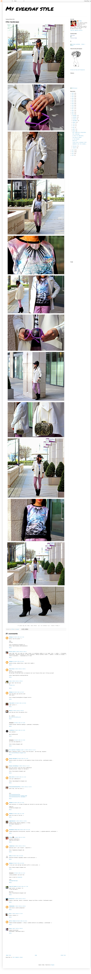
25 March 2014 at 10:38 (19, 722)
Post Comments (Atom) (18, 957)
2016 (73, 110)
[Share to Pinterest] (27, 629)
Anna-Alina (11, 668)
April (74, 129)
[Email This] (22, 629)
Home (36, 955)
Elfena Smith (72, 35)
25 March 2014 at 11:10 (29, 749)
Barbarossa (11, 898)
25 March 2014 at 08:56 (17, 681)
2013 (73, 150)
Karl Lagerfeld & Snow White (79, 132)
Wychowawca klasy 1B (14, 829)
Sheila (10, 710)
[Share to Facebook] (26, 629)
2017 (73, 108)
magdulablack (12, 821)
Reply (10, 647)
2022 (73, 100)
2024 (73, 96)
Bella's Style (12, 921)
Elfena (10, 837)
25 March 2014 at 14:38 (18, 813)
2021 (73, 101)
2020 (73, 103)
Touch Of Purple (13, 886)
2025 (73, 95)
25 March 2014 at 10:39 (19, 730)
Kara (10, 913)
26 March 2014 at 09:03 (18, 863)
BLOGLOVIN (20, 877)
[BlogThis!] (23, 629)
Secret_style (12, 651)
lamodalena (11, 846)
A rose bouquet (76, 139)
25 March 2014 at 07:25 (18, 637)
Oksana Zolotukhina (13, 766)
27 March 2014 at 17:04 (17, 913)
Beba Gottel (12, 777)
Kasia (10, 928)
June (74, 125)
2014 (73, 113)
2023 (73, 98)
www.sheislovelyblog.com (15, 717)
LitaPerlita (12, 685)
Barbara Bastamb (13, 758)
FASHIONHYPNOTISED (13, 880)
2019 (73, 105)
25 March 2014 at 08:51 (20, 668)
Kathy (10, 855)
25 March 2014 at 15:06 (20, 821)
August (74, 122)
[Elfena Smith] (71, 36)
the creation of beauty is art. (16, 749)
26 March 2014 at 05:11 (20, 846)
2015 (73, 112)
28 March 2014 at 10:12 (21, 921)
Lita (10, 681)
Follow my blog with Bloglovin (77, 69)
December (75, 115)
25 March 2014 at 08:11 (20, 651)
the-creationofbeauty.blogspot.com (17, 752)
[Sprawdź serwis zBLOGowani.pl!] (73, 88)
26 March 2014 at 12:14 (19, 873)
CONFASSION (11, 906)
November (75, 117)
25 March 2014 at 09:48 (18, 710)
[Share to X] (25, 629)
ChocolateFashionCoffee (14, 786)
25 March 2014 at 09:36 (20, 703)
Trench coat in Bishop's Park (79, 142)
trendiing (11, 730)
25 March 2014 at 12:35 (25, 786)
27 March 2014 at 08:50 (20, 906)
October (75, 118)
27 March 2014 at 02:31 (20, 898)
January (75, 147)
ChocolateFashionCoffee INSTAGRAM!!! (18, 796)
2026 (73, 93)
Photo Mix (75, 140)
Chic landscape (76, 134)
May (74, 127)
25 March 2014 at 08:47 (18, 661)
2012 (73, 151)
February (75, 146)
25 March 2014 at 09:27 (18, 692)
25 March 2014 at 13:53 (18, 802)
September (75, 120)
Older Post (63, 955)
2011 (73, 153)
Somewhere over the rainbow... (80, 144)
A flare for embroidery (78, 135)
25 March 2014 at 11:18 (22, 758)
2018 (73, 107)
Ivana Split (12, 703)
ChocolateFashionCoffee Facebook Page (18, 795)
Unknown (11, 637)
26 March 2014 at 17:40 (22, 886)
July (74, 124)
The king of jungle (77, 137)
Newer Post (8, 955)
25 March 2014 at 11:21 (23, 766)
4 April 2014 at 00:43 (17, 928)
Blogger (52, 964)
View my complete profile (76, 30)
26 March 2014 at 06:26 (17, 855)
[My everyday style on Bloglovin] (76, 66)
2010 (73, 155)
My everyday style (30, 8)
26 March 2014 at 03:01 (19, 837)
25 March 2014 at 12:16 (20, 777)
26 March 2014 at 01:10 (24, 829)
